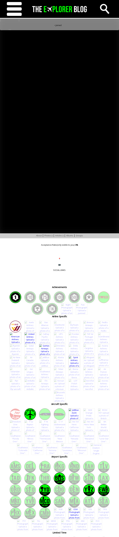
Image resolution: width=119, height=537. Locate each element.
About (39, 235)
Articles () (59, 235)
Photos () (48, 235)
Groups (79, 235)
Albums (69, 235)
